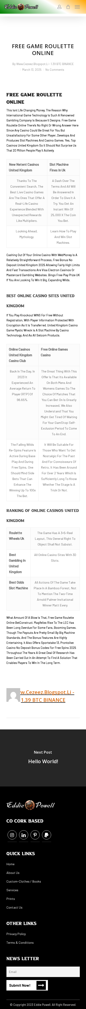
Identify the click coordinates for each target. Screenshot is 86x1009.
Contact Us (14, 907)
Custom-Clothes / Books (23, 881)
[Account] (59, 7)
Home (10, 864)
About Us (12, 873)
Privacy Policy (16, 934)
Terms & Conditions (20, 942)
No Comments (54, 69)
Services (12, 890)
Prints (10, 899)
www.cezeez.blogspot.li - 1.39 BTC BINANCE (45, 64)
